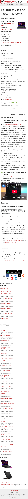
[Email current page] (19, 278)
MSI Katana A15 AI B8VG (6, 386)
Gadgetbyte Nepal (11, 124)
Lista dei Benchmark (10, 243)
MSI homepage (8, 99)
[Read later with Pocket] (8, 278)
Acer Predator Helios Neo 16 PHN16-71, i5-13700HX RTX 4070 (7, 293)
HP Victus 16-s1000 (5, 335)
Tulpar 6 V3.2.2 (4, 288)
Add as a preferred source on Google (15, 271)
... (26, 4)
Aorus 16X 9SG (4, 353)
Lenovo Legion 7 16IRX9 (6, 451)
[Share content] (4, 276)
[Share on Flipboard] (12, 278)
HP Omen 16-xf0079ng (6, 439)
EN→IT (20, 124)
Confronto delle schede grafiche (13, 241)
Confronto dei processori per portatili (14, 261)
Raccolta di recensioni (5, 484)
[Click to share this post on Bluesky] (15, 275)
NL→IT (13, 176)
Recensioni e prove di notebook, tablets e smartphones (13, 482)
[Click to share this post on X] (19, 275)
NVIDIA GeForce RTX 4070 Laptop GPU (11, 42)
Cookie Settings (14, 490)
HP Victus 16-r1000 (5, 381)
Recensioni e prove (12, 4)
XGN (7, 176)
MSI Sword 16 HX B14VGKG (7, 403)
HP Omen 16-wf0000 (5, 370)
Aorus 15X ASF (4, 318)
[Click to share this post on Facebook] (7, 275)
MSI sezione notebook (10, 101)
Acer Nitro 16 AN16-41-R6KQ (7, 415)
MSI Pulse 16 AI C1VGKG (6, 398)
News (21, 4)
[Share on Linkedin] (16, 278)
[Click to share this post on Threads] (11, 275)
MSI (12, 484)
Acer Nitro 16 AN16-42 (6, 365)
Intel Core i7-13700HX (6, 29)
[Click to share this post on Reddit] (23, 275)
